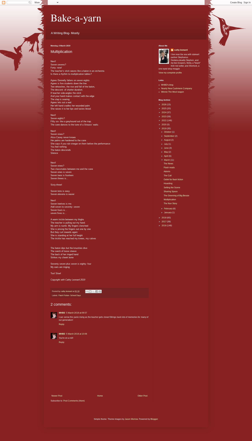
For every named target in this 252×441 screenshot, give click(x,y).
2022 (164, 120)
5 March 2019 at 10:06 (76, 334)
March (167, 160)
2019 (164, 128)
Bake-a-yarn (76, 17)
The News (168, 163)
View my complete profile (170, 73)
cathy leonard (181, 50)
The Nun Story (170, 203)
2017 (164, 221)
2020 (164, 124)
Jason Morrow (131, 419)
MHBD (62, 313)
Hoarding (168, 183)
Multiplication (170, 199)
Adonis (167, 171)
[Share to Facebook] (96, 291)
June (166, 148)
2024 (164, 112)
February (168, 208)
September (169, 136)
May (166, 152)
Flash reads (169, 167)
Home (100, 396)
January (168, 212)
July (166, 144)
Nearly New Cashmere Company (176, 88)
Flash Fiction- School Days (69, 295)
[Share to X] (93, 291)
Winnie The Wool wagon (172, 92)
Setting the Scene (172, 187)
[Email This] (87, 291)
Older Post (142, 396)
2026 (164, 104)
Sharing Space (171, 191)
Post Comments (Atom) (74, 401)
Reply (61, 324)
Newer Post (56, 396)
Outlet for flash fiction (173, 179)
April (166, 156)
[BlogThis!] (90, 291)
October (168, 132)
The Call (168, 175)
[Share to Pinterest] (100, 291)
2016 (164, 225)
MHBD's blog (167, 85)
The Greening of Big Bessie (176, 195)
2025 (164, 108)
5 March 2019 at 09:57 (76, 313)
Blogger (154, 419)
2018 (164, 217)
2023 (164, 116)
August (167, 140)
